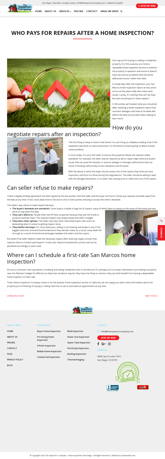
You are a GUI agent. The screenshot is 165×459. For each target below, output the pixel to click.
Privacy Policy (15, 359)
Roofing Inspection (76, 354)
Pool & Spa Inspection (78, 348)
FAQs (9, 354)
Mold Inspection (75, 331)
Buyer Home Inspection (49, 331)
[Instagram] (109, 344)
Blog (10, 365)
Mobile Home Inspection (49, 351)
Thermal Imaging (75, 359)
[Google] (104, 344)
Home (38, 11)
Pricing (78, 11)
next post (151, 295)
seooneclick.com (128, 455)
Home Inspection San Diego (80, 455)
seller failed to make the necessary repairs (42, 238)
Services (64, 11)
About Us (50, 11)
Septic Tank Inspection (78, 342)
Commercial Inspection (48, 357)
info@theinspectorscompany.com (91, 3)
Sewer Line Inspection (78, 336)
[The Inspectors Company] (20, 10)
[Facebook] (98, 344)
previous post (16, 295)
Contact (92, 11)
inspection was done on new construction (88, 145)
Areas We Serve (109, 11)
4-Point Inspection (46, 345)
